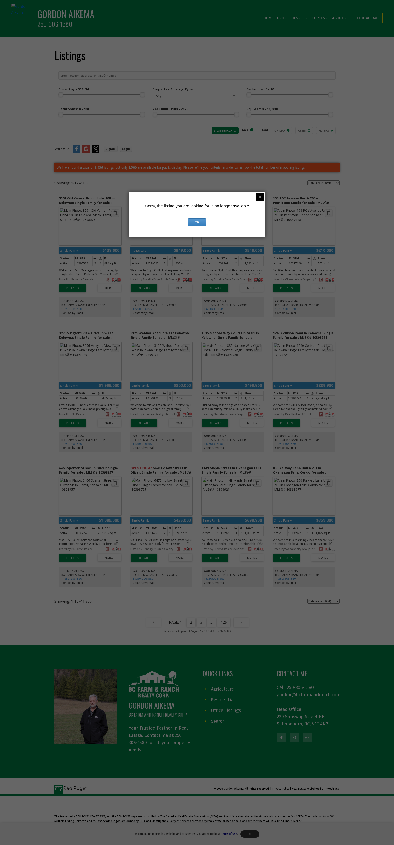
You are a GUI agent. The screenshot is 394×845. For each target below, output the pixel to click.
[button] (368, 18)
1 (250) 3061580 (71, 309)
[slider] (60, 94)
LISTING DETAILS (72, 288)
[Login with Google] (86, 152)
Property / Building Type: (173, 89)
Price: (74, 89)
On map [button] (279, 130)
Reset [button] (302, 130)
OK (250, 834)
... (211, 622)
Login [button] (126, 149)
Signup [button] (111, 149)
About (337, 18)
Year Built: (170, 109)
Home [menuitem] (268, 18)
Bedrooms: (261, 89)
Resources (315, 18)
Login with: (62, 149)
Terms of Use (229, 833)
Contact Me (367, 18)
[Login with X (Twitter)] (95, 152)
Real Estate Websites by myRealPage (316, 788)
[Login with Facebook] (76, 152)
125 (224, 622)
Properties (287, 18)
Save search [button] (223, 130)
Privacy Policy (280, 788)
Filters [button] (324, 130)
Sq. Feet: (262, 109)
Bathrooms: (74, 109)
